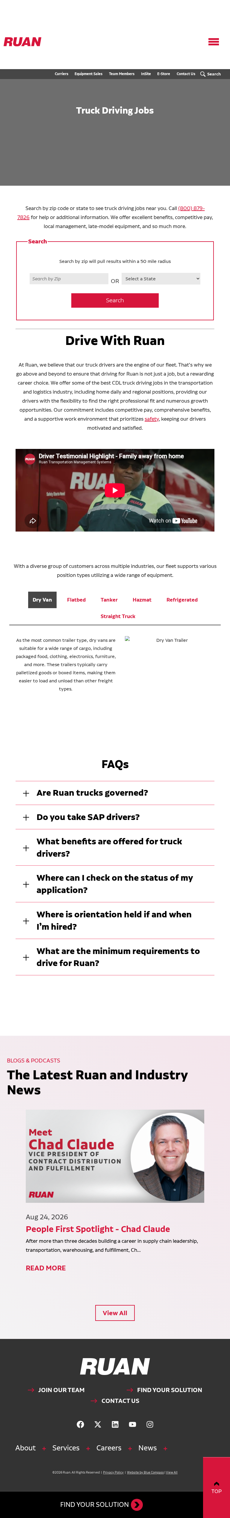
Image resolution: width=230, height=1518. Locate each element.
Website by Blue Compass (145, 1472)
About (25, 1447)
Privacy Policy (113, 1472)
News (147, 1447)
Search (115, 300)
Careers (109, 1447)
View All (115, 1313)
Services (66, 1447)
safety (152, 419)
